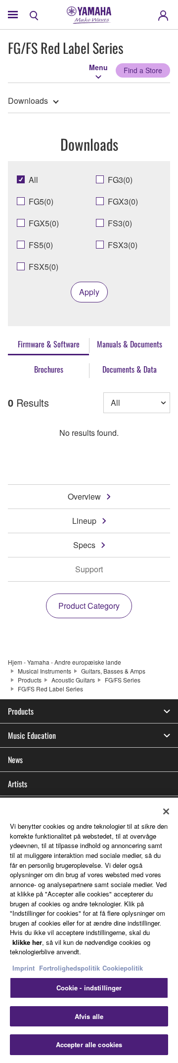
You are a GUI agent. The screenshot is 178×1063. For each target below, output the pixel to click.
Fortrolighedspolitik (69, 968)
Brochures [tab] (48, 369)
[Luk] (166, 811)
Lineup (84, 520)
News (15, 759)
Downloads (28, 100)
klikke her (27, 942)
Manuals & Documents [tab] (129, 344)
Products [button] (21, 711)
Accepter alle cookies (89, 1044)
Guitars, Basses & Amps (113, 671)
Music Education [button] (32, 735)
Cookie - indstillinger (89, 987)
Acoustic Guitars (73, 680)
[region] (89, 930)
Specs (84, 545)
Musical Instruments (44, 671)
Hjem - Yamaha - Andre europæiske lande (64, 662)
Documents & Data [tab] (129, 369)
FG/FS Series (122, 680)
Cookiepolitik (122, 968)
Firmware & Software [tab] (49, 344)
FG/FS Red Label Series (50, 688)
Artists (17, 784)
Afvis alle (89, 1016)
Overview (84, 496)
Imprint (23, 968)
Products (30, 680)
